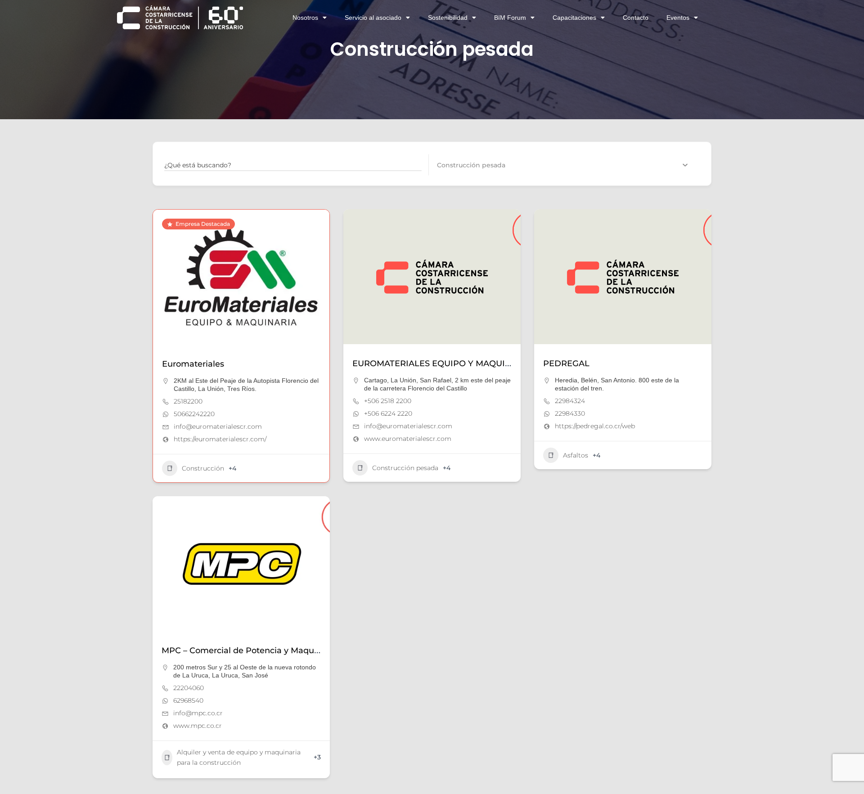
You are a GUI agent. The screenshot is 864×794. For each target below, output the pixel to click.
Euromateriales (193, 364)
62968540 (188, 700)
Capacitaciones (574, 17)
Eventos (677, 17)
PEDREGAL (566, 363)
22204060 (188, 688)
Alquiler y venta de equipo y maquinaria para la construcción (239, 757)
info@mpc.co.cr (198, 713)
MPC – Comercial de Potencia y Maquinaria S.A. (258, 650)
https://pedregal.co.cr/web (595, 426)
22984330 (570, 413)
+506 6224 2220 (388, 413)
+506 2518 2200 (387, 401)
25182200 (188, 401)
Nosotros (305, 17)
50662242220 (194, 414)
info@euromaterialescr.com (218, 426)
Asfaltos (575, 455)
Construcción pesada (405, 468)
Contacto (635, 17)
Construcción (203, 468)
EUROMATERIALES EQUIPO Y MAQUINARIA (442, 363)
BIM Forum (510, 17)
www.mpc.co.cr (197, 726)
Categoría (452, 165)
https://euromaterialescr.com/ (220, 439)
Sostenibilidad (448, 17)
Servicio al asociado (373, 17)
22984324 (570, 401)
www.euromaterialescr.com (407, 439)
